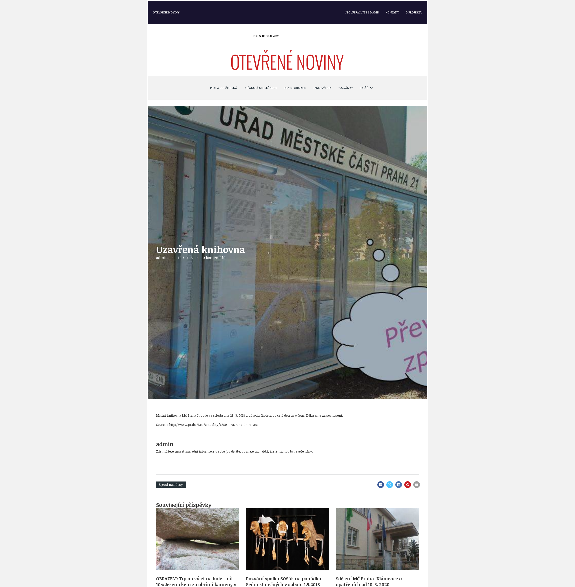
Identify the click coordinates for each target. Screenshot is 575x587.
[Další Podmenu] (371, 87)
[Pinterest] (407, 484)
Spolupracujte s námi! (362, 12)
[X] (389, 484)
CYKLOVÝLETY (322, 88)
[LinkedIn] (398, 484)
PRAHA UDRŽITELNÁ (223, 88)
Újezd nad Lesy (171, 484)
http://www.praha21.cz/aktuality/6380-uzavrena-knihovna (213, 424)
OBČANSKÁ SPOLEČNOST (260, 88)
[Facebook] (380, 484)
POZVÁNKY (345, 88)
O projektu (414, 12)
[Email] (416, 484)
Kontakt (392, 12)
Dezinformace (295, 88)
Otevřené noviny (166, 12)
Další (364, 88)
